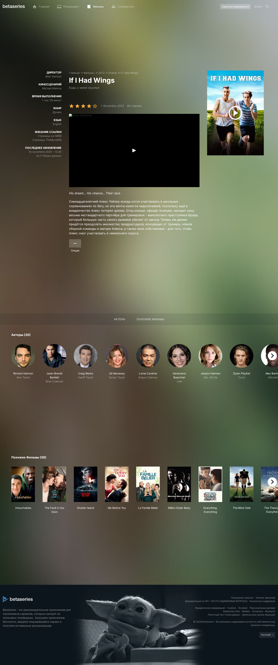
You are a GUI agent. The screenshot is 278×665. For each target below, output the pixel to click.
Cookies (231, 607)
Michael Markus (51, 88)
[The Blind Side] (241, 484)
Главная (74, 72)
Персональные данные (262, 607)
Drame (113, 72)
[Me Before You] (117, 484)
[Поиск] (267, 6)
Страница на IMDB (49, 135)
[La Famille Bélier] (148, 484)
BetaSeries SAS (231, 611)
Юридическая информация (210, 607)
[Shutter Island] (85, 484)
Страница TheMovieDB (46, 139)
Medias (246, 611)
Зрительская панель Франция (258, 614)
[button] (23, 363)
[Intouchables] (23, 484)
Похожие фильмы (150, 319)
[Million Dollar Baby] (179, 484)
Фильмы (89, 72)
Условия (242, 607)
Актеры (119, 319)
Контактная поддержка (262, 601)
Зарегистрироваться (235, 6)
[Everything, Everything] (210, 484)
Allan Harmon (53, 76)
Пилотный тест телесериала (224, 614)
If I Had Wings (129, 72)
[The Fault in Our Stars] (54, 484)
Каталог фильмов (265, 597)
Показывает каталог (242, 597)
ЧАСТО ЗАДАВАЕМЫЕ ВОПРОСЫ (228, 601)
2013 (101, 72)
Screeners (257, 611)
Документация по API (197, 601)
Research (270, 611)
